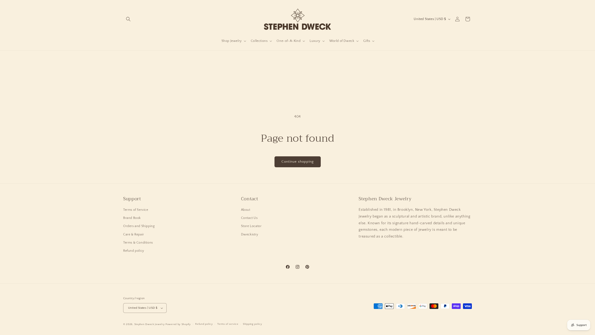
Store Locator (251, 226)
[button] (128, 19)
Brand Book (132, 218)
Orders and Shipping (139, 226)
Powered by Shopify (178, 324)
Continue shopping (297, 162)
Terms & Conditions (138, 243)
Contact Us (249, 218)
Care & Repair (133, 234)
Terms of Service (135, 210)
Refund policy (133, 251)
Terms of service (227, 324)
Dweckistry (249, 234)
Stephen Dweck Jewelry (149, 324)
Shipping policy (252, 324)
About (245, 210)
